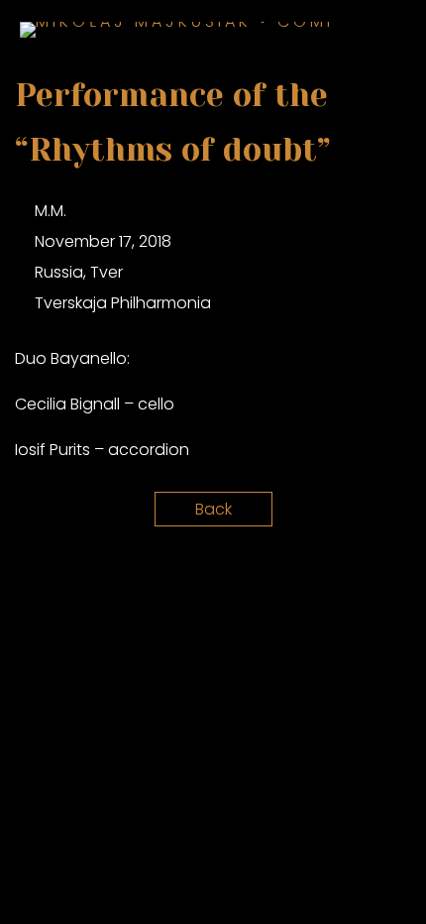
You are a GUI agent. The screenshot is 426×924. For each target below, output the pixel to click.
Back (213, 509)
